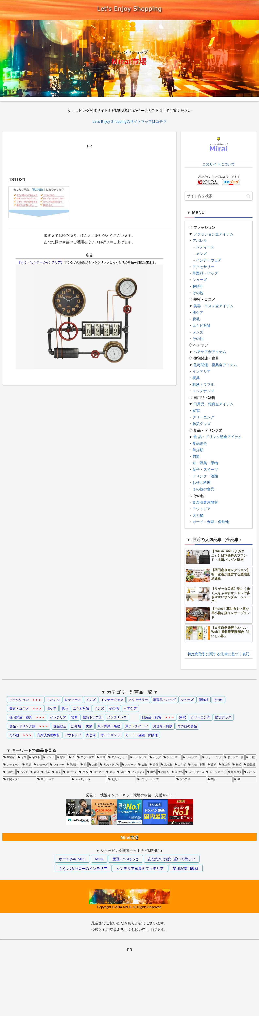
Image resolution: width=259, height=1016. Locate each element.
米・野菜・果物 (205, 463)
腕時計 (197, 286)
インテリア (201, 371)
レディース (205, 247)
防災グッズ (201, 424)
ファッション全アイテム (213, 234)
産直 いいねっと (125, 859)
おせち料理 (201, 483)
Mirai (99, 859)
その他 (197, 293)
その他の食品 (203, 489)
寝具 (196, 378)
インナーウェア (209, 260)
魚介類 (197, 450)
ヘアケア (130, 708)
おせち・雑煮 (162, 726)
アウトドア (201, 509)
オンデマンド (110, 735)
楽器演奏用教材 (185, 869)
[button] (248, 196)
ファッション (25, 699)
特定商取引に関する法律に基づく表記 (218, 654)
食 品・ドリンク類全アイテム (217, 437)
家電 (196, 411)
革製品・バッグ (205, 273)
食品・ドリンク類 (28, 726)
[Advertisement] (89, 159)
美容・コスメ (25, 708)
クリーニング (203, 417)
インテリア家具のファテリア (140, 869)
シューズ (199, 280)
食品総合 (199, 443)
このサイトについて (218, 164)
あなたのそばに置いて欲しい (171, 859)
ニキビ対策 (201, 326)
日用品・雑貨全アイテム (213, 404)
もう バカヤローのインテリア (83, 869)
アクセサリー (203, 267)
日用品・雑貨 (158, 717)
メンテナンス (203, 391)
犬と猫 (197, 515)
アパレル (199, 241)
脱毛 (196, 319)
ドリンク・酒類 (205, 476)
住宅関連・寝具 (27, 717)
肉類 (196, 456)
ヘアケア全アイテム (209, 352)
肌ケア (197, 312)
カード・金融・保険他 (210, 522)
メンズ (201, 254)
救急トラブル (203, 385)
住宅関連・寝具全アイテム (215, 365)
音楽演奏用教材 (205, 502)
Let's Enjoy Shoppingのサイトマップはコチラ (129, 122)
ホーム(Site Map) (72, 859)
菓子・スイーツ (205, 470)
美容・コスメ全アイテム (213, 306)
